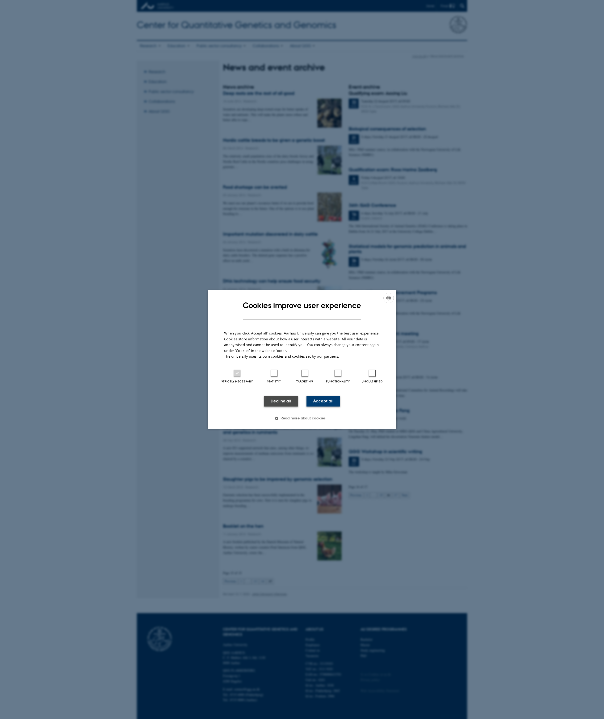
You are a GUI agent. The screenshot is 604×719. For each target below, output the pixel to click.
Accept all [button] (323, 401)
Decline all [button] (281, 401)
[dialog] (302, 359)
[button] (302, 418)
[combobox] (388, 298)
